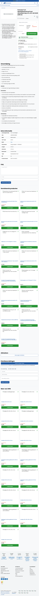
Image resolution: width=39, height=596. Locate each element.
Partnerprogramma (19, 576)
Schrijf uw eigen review (19, 363)
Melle (20, 48)
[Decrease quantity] (19, 34)
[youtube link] (7, 579)
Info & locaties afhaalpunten (23, 51)
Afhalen (31, 569)
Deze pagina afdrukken (19, 355)
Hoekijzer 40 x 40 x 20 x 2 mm (6, 539)
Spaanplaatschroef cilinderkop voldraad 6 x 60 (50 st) (28, 242)
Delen (28, 18)
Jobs (16, 574)
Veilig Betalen (32, 573)
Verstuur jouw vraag (6, 182)
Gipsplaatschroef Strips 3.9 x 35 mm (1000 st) (9, 319)
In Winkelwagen (10, 207)
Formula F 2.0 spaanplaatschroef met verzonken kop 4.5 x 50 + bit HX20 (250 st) (9, 339)
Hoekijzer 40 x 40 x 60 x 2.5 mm (26, 401)
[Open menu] (1, 3)
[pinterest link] (5, 579)
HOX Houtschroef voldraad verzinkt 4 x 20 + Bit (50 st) (28, 222)
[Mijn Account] (35, 3)
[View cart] (37, 3)
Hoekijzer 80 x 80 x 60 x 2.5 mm (25, 440)
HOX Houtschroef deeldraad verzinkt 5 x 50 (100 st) (28, 202)
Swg (11, 142)
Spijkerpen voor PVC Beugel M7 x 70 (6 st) (8, 241)
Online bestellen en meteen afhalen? (25, 50)
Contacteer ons (33, 574)
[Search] (37, 5)
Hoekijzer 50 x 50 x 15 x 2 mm (6, 401)
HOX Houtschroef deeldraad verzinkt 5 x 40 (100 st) (9, 301)
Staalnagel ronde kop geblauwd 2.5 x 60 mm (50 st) (9, 460)
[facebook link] (1, 579)
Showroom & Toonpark (19, 570)
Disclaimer (8, 593)
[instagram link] (3, 579)
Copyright (2, 594)
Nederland (14, 593)
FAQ (30, 568)
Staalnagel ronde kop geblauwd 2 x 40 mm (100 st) (28, 460)
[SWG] (36, 18)
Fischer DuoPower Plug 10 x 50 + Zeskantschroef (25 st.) (26, 301)
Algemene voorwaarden (5, 591)
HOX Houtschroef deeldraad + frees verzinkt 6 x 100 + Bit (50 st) (9, 261)
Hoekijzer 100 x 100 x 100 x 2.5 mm (26, 519)
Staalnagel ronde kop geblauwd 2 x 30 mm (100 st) (9, 520)
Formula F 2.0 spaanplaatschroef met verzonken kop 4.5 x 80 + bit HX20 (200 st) (28, 320)
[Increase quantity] (25, 34)
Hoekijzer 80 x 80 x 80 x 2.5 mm (6, 421)
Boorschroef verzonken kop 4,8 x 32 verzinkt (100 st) (9, 222)
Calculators (17, 572)
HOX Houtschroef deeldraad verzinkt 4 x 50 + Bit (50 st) (28, 261)
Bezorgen (31, 570)
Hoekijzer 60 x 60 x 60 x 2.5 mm (6, 500)
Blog (16, 573)
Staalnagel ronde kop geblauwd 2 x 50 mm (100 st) (28, 480)
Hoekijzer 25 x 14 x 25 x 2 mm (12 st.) (26, 421)
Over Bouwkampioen (19, 568)
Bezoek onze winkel (18, 569)
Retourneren (32, 572)
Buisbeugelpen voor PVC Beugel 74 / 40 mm (28, 280)
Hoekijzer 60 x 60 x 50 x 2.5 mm (6, 440)
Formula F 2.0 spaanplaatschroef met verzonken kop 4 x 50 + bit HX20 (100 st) (8, 280)
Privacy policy (3, 593)
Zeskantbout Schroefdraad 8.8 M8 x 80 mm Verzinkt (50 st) (9, 202)
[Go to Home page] (7, 3)
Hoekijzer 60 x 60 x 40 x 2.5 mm (26, 500)
